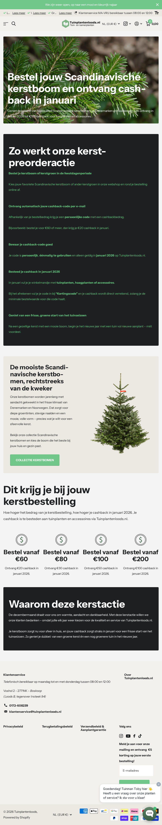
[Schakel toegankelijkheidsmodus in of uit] (157, 13)
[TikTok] (140, 736)
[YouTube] (128, 736)
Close (157, 4)
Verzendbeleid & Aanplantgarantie (93, 728)
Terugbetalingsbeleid (57, 726)
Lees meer (18, 13)
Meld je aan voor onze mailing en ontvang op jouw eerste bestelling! (135, 752)
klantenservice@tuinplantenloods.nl (35, 712)
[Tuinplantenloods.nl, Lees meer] (127, 23)
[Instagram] (121, 736)
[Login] (138, 23)
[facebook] (134, 736)
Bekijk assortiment (5, 24)
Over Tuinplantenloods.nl (138, 676)
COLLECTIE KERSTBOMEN (35, 460)
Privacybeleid (13, 726)
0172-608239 (18, 705)
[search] (14, 23)
